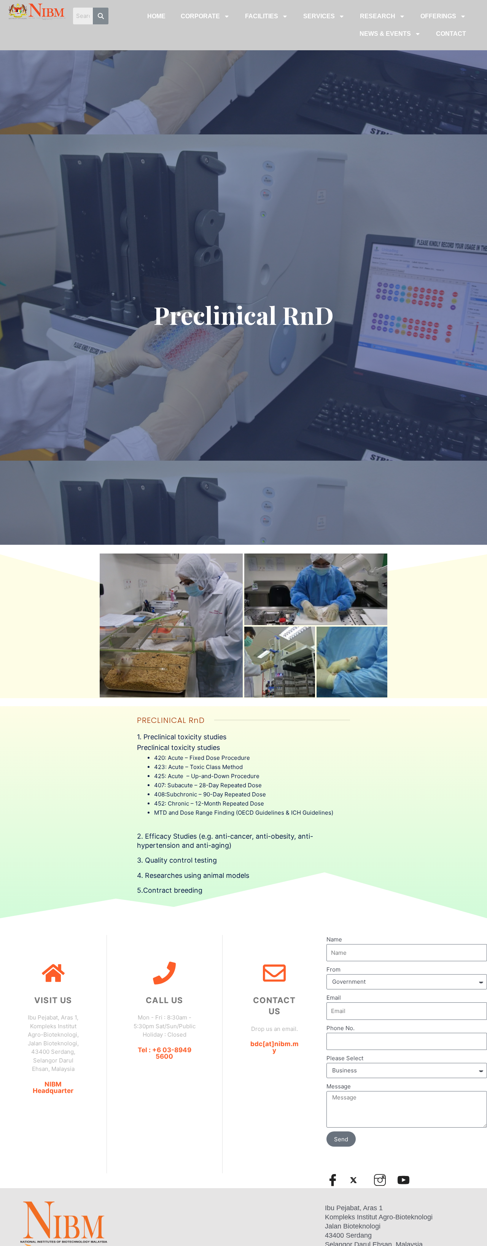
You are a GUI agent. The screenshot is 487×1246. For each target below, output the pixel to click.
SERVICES (319, 16)
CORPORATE (200, 16)
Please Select (344, 1058)
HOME (156, 16)
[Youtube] (407, 1179)
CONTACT (451, 33)
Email (333, 997)
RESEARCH (377, 16)
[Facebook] (336, 1179)
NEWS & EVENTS (385, 33)
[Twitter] (359, 1180)
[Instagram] (383, 1179)
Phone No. (340, 1028)
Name (334, 939)
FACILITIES (261, 16)
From (333, 969)
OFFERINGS (438, 16)
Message (338, 1086)
